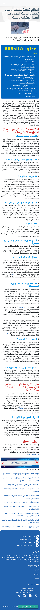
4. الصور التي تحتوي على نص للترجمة (23, 69)
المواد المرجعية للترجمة (27, 93)
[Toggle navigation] (4, 3)
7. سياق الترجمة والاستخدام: (25, 77)
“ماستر (14, 274)
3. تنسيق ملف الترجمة (28, 67)
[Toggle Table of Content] (34, 53)
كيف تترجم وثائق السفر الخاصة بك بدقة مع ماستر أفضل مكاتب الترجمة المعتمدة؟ (22, 514)
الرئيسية (36, 569)
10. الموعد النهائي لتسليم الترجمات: (23, 85)
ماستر (21, 307)
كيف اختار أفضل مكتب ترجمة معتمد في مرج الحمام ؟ (20, 502)
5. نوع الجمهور (30, 72)
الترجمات (14, 113)
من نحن (36, 574)
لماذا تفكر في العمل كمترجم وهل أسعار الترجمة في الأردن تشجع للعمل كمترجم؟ (21, 479)
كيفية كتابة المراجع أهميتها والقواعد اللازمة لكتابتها (20, 473)
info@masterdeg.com (27, 539)
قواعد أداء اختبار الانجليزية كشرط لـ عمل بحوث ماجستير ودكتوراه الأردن (20, 521)
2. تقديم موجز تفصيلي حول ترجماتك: (23, 64)
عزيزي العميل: (30, 96)
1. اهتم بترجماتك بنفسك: (27, 62)
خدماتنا (37, 578)
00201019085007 (32, 454)
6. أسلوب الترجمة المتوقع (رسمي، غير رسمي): (20, 75)
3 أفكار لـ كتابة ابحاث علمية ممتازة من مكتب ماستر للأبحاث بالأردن (21, 508)
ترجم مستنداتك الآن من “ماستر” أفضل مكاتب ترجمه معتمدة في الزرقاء (21, 497)
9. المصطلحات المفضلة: (27, 83)
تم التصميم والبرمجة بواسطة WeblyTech (15, 606)
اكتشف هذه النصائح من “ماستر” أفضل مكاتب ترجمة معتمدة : (19, 58)
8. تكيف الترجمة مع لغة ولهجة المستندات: (20, 80)
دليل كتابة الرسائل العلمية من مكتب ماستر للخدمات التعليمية (21, 490)
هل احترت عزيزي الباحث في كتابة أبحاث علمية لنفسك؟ (20, 526)
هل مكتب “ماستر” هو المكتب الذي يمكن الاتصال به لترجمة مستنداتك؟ (21, 89)
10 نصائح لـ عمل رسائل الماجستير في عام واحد (23, 484)
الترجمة (6, 332)
